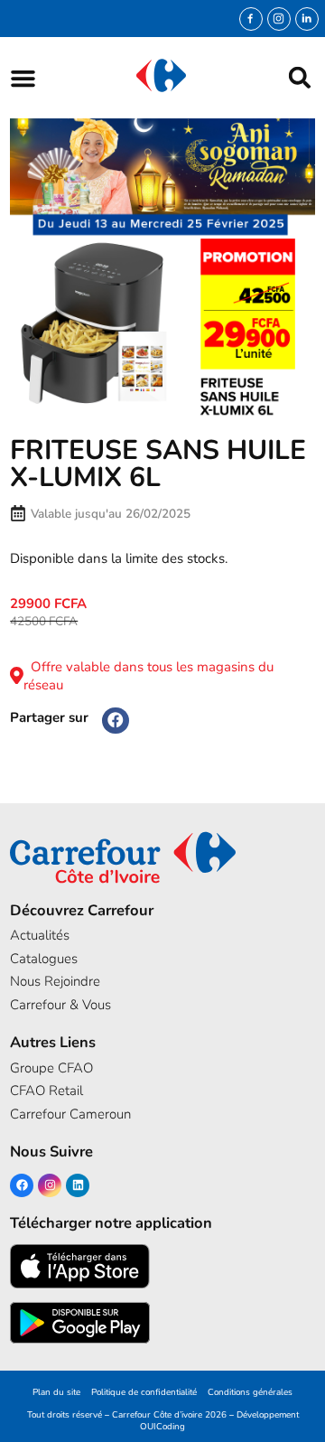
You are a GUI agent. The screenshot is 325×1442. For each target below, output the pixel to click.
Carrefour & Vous (60, 1005)
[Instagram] (279, 19)
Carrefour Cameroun (70, 1114)
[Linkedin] (77, 1185)
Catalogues (44, 959)
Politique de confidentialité (144, 1392)
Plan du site (56, 1392)
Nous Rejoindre (55, 981)
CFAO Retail (46, 1091)
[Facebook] (21, 1185)
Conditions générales (250, 1392)
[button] (23, 78)
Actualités (40, 935)
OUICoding (162, 1426)
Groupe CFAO (51, 1068)
